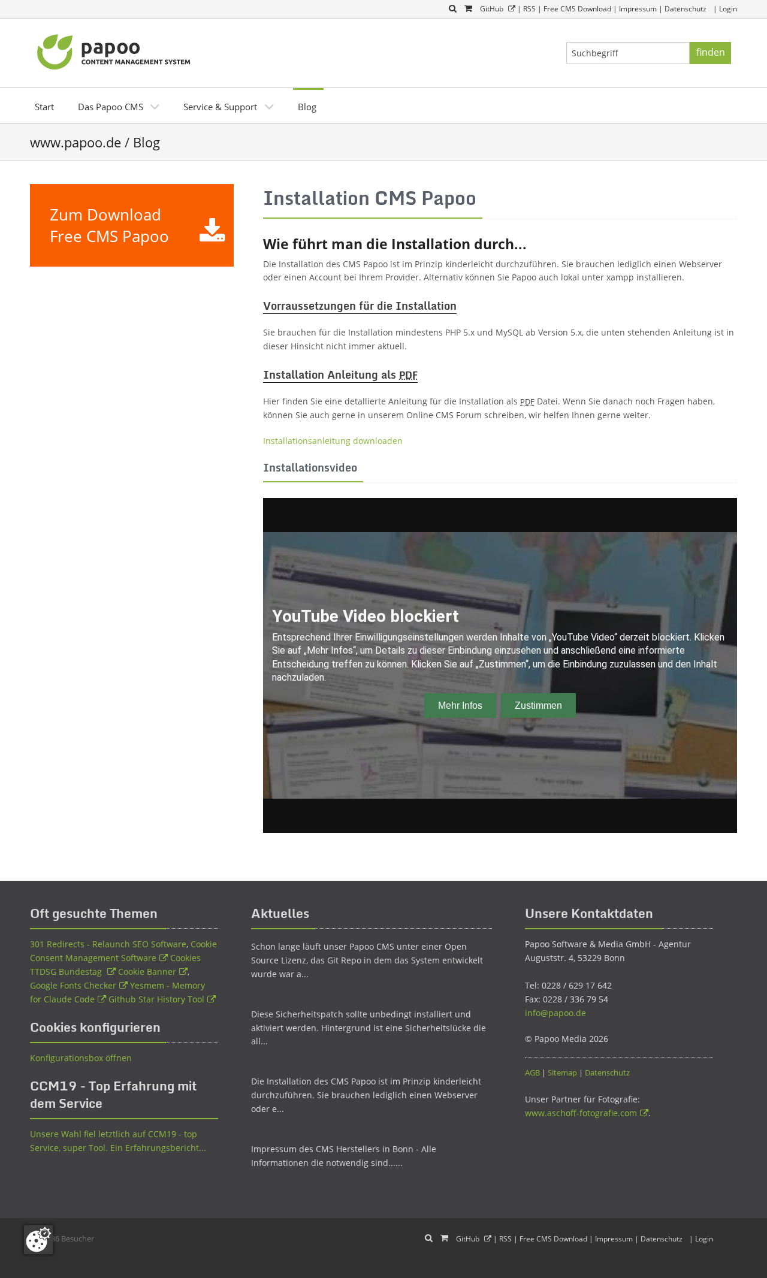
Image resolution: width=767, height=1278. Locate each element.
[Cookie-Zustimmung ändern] (38, 1239)
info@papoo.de (555, 1013)
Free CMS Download (577, 9)
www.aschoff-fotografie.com (581, 1113)
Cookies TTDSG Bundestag (115, 964)
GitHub (491, 9)
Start (44, 107)
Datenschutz (685, 9)
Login (728, 9)
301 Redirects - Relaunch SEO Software (108, 944)
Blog (307, 107)
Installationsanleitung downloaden (333, 440)
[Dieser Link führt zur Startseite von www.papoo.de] (115, 50)
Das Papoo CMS (110, 107)
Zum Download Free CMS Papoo (109, 225)
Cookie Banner (147, 971)
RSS (529, 9)
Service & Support (220, 107)
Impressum (638, 9)
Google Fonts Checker (73, 985)
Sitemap (562, 1072)
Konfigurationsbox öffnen (81, 1058)
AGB (532, 1072)
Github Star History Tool (156, 999)
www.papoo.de (75, 142)
